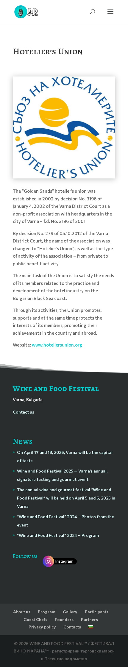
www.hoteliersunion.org (57, 344)
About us (21, 611)
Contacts (72, 626)
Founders (64, 619)
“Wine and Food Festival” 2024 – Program (58, 535)
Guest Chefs (35, 619)
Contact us (23, 411)
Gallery (70, 611)
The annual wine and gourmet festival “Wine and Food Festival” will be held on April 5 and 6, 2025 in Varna (66, 498)
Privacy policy (42, 626)
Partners (89, 619)
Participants (96, 611)
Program (46, 611)
